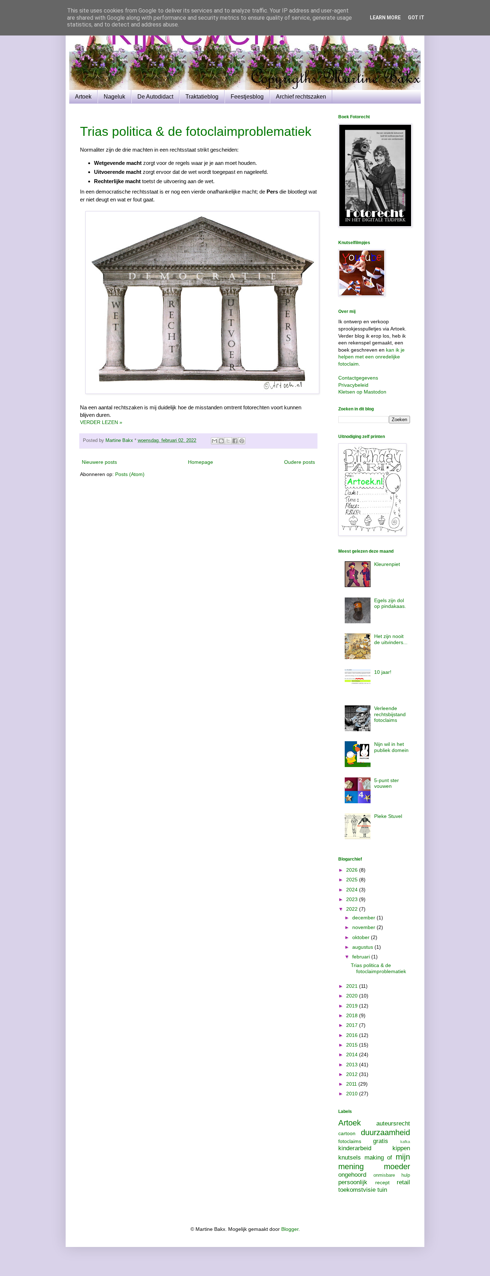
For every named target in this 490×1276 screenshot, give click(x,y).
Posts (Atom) (130, 474)
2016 (352, 1035)
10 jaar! (382, 672)
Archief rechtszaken (301, 97)
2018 (352, 1015)
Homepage (200, 462)
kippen (401, 1148)
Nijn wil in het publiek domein (391, 747)
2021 (352, 986)
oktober (361, 937)
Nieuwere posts (99, 462)
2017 (352, 1025)
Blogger (289, 1229)
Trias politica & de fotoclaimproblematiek (195, 131)
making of (378, 1157)
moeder (397, 1166)
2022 (352, 909)
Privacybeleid (353, 385)
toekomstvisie (357, 1189)
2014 (352, 1054)
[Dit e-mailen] (214, 440)
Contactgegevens (358, 378)
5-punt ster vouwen (386, 783)
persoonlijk (352, 1182)
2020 (352, 996)
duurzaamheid (385, 1132)
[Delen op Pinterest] (241, 440)
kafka (405, 1141)
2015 (352, 1045)
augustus (363, 947)
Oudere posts (299, 462)
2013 (352, 1064)
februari (361, 957)
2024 (352, 889)
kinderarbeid (354, 1148)
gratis (380, 1141)
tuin (382, 1189)
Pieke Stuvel (388, 816)
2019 (352, 1006)
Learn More (385, 17)
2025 (352, 879)
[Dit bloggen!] (221, 440)
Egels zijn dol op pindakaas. (390, 603)
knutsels (349, 1157)
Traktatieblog (201, 97)
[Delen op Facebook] (235, 440)
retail (403, 1182)
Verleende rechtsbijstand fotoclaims (390, 714)
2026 (352, 870)
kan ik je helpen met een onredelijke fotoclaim (371, 357)
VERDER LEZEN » (101, 422)
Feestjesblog (247, 97)
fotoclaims (349, 1141)
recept (382, 1182)
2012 (352, 1074)
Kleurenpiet (387, 564)
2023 (352, 899)
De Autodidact (155, 97)
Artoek (83, 97)
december (364, 917)
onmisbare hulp (391, 1175)
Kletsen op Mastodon (362, 392)
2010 (352, 1093)
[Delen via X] (228, 440)
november (364, 927)
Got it (416, 17)
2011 (352, 1084)
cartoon (346, 1133)
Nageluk (114, 97)
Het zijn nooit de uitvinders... (390, 639)
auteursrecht (393, 1123)
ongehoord (352, 1174)
